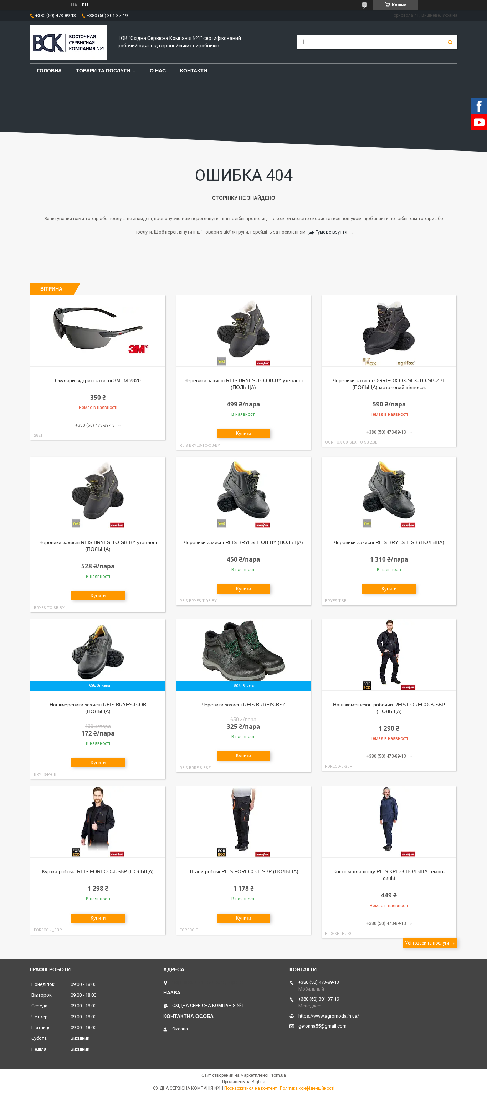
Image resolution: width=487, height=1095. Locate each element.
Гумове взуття (331, 232)
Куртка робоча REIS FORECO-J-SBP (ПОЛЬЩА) (98, 871)
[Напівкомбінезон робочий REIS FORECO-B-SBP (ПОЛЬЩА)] (389, 655)
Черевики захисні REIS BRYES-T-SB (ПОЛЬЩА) (389, 542)
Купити (243, 433)
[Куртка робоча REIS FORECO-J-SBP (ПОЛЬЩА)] (97, 822)
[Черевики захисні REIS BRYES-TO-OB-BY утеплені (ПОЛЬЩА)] (243, 331)
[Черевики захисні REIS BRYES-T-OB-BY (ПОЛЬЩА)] (243, 492)
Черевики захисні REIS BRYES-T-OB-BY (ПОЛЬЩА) (243, 542)
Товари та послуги (103, 70)
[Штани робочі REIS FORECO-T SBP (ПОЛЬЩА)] (243, 822)
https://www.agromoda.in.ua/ (328, 1016)
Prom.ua (278, 1075)
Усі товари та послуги (427, 943)
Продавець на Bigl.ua (243, 1081)
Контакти (193, 70)
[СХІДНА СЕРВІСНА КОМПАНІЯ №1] (68, 42)
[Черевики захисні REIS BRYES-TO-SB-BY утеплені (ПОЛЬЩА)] (97, 492)
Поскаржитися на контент (250, 1088)
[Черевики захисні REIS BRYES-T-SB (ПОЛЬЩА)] (389, 492)
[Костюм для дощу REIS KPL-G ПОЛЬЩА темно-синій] (389, 822)
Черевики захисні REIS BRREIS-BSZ (243, 704)
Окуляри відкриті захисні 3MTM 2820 (98, 380)
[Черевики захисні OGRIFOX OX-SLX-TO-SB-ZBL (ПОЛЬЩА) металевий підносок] (389, 331)
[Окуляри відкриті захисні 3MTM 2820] (97, 331)
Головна (49, 70)
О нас (158, 70)
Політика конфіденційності (307, 1088)
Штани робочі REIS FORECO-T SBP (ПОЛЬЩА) (243, 871)
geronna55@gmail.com (322, 1026)
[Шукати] (450, 42)
